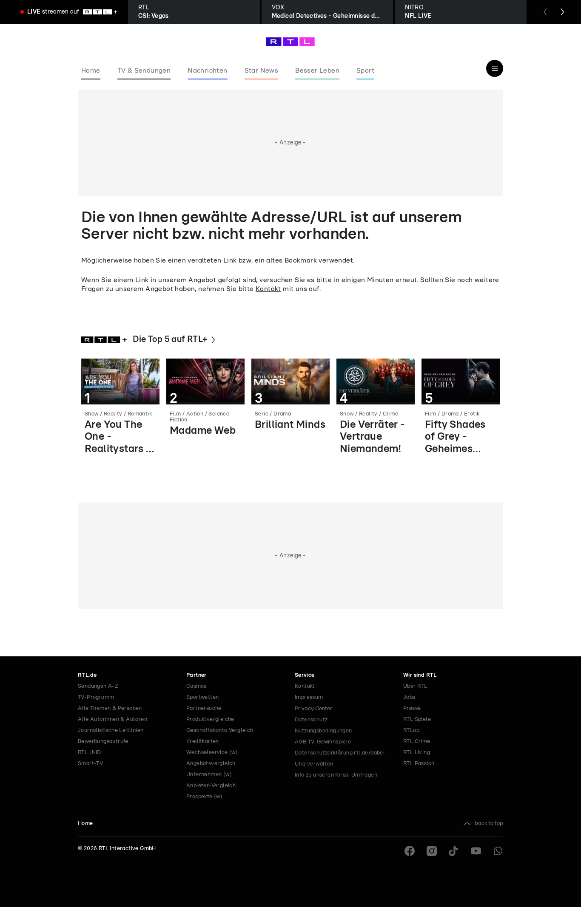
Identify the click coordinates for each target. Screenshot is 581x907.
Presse (412, 708)
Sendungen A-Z (98, 686)
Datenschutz (311, 720)
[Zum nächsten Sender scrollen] (562, 11)
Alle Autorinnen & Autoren (112, 719)
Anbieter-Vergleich (211, 785)
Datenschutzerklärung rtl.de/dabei (339, 753)
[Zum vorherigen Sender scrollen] (545, 11)
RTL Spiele (417, 719)
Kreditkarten (202, 741)
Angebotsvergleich (211, 763)
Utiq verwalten (314, 764)
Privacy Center (313, 709)
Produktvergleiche (210, 719)
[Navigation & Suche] (494, 68)
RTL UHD (89, 752)
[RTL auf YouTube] (476, 851)
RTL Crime (416, 741)
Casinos (196, 686)
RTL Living (416, 752)
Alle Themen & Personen (110, 708)
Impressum (309, 697)
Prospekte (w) (204, 797)
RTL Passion (418, 763)
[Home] (290, 41)
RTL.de (87, 675)
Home (85, 823)
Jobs (409, 697)
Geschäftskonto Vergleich (219, 730)
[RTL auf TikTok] (454, 851)
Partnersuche (204, 708)
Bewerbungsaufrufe (103, 741)
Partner (196, 675)
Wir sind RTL (420, 675)
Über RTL (415, 686)
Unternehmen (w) (209, 774)
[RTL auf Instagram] (432, 851)
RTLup (411, 730)
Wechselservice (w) (212, 752)
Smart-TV (90, 763)
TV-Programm (96, 697)
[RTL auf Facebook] (409, 851)
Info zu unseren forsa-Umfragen (336, 775)
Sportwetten (202, 697)
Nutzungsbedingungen (323, 731)
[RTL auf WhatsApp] (498, 851)
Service (305, 675)
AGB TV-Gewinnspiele (323, 742)
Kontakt (268, 288)
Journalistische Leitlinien (110, 730)
